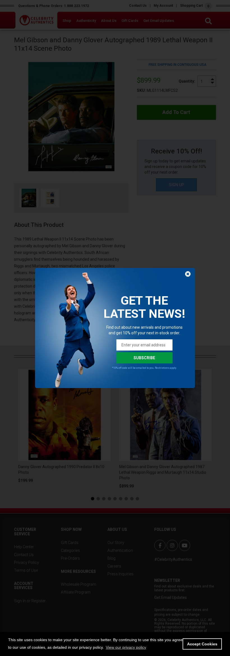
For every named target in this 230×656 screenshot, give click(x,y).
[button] (126, 647)
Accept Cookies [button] (202, 644)
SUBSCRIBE (144, 358)
